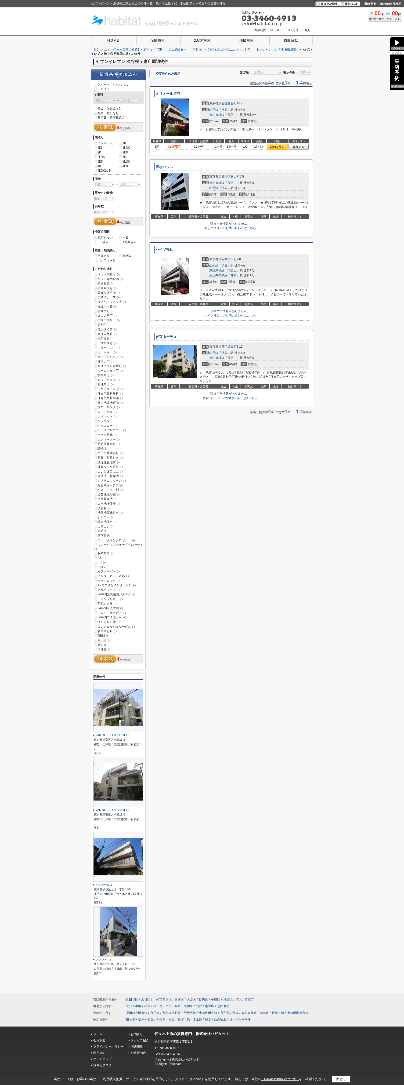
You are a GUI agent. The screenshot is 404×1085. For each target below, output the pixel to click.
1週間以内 (130, 242)
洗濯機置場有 (108, 462)
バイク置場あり (110, 453)
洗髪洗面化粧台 (110, 512)
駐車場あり (107, 631)
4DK (125, 166)
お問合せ (137, 1034)
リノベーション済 (111, 302)
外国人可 (105, 361)
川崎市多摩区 (162, 999)
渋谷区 (222, 103)
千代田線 (190, 1013)
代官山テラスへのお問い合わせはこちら (230, 398)
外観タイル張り (110, 467)
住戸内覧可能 (108, 622)
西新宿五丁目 (223, 1019)
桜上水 (157, 1006)
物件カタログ (102, 1065)
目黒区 (203, 999)
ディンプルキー (110, 599)
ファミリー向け (110, 389)
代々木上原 (194, 1019)
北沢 (199, 1006)
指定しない (105, 237)
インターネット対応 (113, 576)
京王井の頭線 (218, 275)
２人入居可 (107, 315)
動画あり (129, 256)
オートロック (108, 581)
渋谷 (224, 110)
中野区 (215, 999)
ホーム (97, 1034)
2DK (125, 152)
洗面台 (104, 508)
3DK (100, 161)
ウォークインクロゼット (116, 540)
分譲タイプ (107, 329)
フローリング (108, 407)
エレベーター (108, 439)
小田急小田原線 (136, 1013)
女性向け (105, 384)
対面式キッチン (110, 485)
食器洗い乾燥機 (110, 476)
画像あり (103, 256)
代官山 (232, 115)
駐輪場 (104, 448)
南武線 (264, 1013)
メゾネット (107, 416)
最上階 (104, 640)
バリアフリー (108, 320)
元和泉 (188, 1006)
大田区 (191, 999)
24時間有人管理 (110, 608)
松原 (147, 1006)
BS (101, 562)
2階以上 (104, 635)
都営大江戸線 (171, 1013)
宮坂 (178, 1006)
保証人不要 (107, 306)
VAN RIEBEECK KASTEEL (113, 735)
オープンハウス (110, 357)
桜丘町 (232, 259)
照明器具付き (108, 444)
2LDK (101, 157)
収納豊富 (105, 553)
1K (124, 143)
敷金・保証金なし (109, 108)
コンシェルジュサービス (116, 626)
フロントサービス (111, 613)
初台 (150, 1019)
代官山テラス (166, 337)
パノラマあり (106, 260)
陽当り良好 (107, 288)
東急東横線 (216, 115)
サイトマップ (102, 1059)
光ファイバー (108, 571)
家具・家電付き (110, 457)
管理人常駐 (107, 334)
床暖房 (104, 531)
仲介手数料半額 (110, 398)
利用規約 (99, 1053)
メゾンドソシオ (105, 959)
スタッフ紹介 (140, 1040)
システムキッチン (111, 480)
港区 (238, 999)
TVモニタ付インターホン (116, 585)
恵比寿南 (223, 1006)
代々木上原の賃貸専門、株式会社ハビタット (192, 1034)
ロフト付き (107, 412)
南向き (104, 645)
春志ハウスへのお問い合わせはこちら (230, 228)
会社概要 (99, 1040)
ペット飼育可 (108, 274)
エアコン (105, 526)
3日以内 (103, 242)
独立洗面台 (107, 522)
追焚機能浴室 (108, 494)
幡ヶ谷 (130, 1019)
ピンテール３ (104, 884)
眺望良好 (105, 338)
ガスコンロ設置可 (111, 366)
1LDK (126, 147)
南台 (169, 1006)
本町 (138, 1006)
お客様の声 (138, 1053)
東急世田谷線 (208, 1013)
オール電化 (107, 435)
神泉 (234, 275)
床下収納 (105, 535)
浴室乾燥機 (107, 499)
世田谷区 (132, 999)
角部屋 (104, 649)
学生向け (105, 375)
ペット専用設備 (110, 279)
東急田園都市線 (297, 1013)
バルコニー (107, 425)
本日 (126, 237)
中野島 (161, 1019)
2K (99, 152)
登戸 (129, 1006)
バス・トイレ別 (110, 490)
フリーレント (108, 348)
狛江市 (249, 999)
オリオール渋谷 (168, 93)
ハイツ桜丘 (164, 249)
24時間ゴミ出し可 (111, 617)
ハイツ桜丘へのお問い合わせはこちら (230, 315)
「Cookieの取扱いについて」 (280, 1079)
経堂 (208, 1019)
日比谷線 (278, 1013)
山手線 (213, 110)
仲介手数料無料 (110, 393)
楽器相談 (105, 283)
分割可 (104, 325)
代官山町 (233, 176)
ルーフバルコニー (111, 430)
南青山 (209, 1006)
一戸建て (103, 89)
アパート (103, 84)
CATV (103, 567)
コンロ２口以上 (110, 471)
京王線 (154, 1013)
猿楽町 (232, 346)
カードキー (107, 352)
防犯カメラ (107, 603)
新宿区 (179, 999)
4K (99, 166)
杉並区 (227, 999)
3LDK (126, 161)
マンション (122, 84)
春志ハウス (164, 167)
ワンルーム (105, 143)
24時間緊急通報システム (116, 594)
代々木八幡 (243, 1019)
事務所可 (105, 311)
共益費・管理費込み (111, 117)
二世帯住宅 (107, 343)
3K (124, 157)
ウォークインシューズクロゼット (118, 546)
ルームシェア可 (110, 370)
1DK (100, 147)
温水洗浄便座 (108, 503)
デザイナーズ (108, 297)
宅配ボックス (108, 590)
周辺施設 (137, 1046)
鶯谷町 (232, 103)
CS (101, 558)
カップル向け (108, 380)
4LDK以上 (104, 170)
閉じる (341, 1079)
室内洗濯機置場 (110, 402)
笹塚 (181, 1019)
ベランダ (105, 421)
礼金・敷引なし (108, 113)
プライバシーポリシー (108, 1046)
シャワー (105, 517)
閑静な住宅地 (108, 293)
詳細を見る (277, 147)
